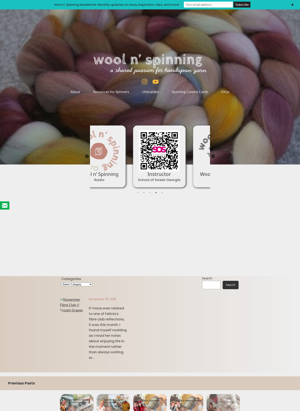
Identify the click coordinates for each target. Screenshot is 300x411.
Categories (71, 278)
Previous (87, 156)
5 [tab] (162, 193)
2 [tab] (144, 193)
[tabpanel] (120, 156)
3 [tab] (150, 193)
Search (207, 278)
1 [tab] (138, 193)
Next (213, 156)
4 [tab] (156, 193)
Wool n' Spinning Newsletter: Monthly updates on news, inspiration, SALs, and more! (116, 4)
